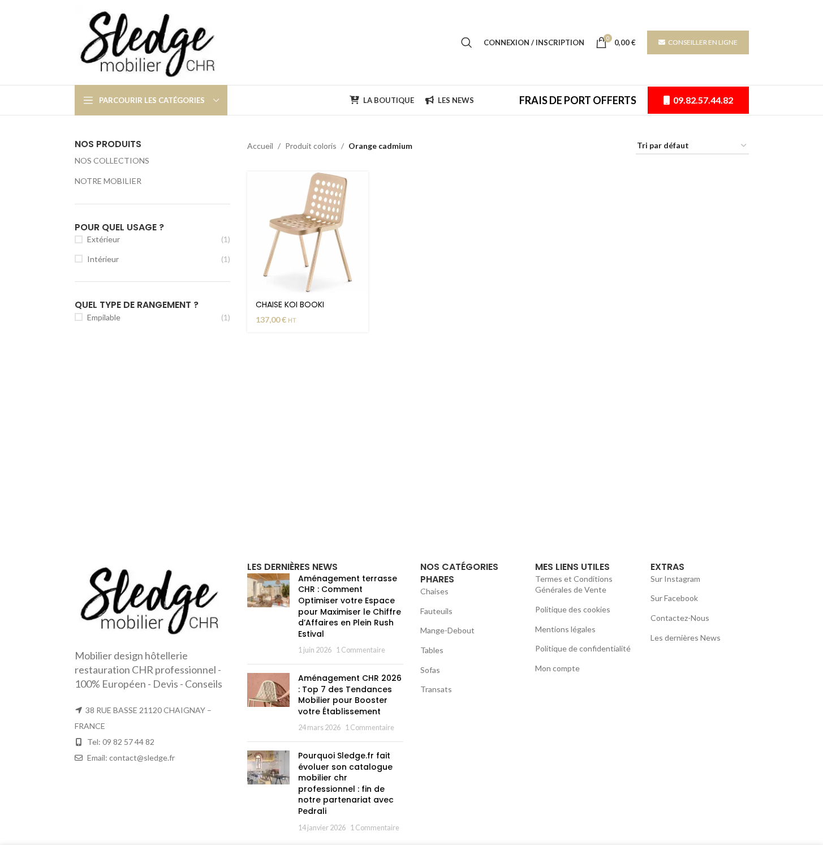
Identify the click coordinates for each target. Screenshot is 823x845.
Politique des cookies (572, 609)
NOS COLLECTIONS (112, 160)
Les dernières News (685, 637)
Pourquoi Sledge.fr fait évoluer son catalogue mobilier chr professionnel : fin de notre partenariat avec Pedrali (346, 783)
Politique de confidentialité (583, 648)
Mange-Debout (447, 630)
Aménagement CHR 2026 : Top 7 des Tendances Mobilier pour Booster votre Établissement (350, 694)
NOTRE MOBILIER (108, 181)
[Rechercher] (466, 42)
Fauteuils (436, 611)
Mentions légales (565, 629)
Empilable (103, 317)
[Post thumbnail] (268, 614)
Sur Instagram (675, 579)
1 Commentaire (360, 650)
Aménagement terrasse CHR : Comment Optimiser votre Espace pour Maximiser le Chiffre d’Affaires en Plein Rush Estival (349, 606)
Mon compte (557, 668)
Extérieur (103, 239)
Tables (431, 650)
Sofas (430, 670)
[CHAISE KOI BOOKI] (307, 232)
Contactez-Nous (679, 618)
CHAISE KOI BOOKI (290, 304)
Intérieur (103, 259)
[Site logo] (151, 41)
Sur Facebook (674, 598)
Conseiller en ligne (703, 42)
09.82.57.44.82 (703, 100)
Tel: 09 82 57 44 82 (120, 742)
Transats (436, 689)
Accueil (260, 146)
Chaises (434, 591)
